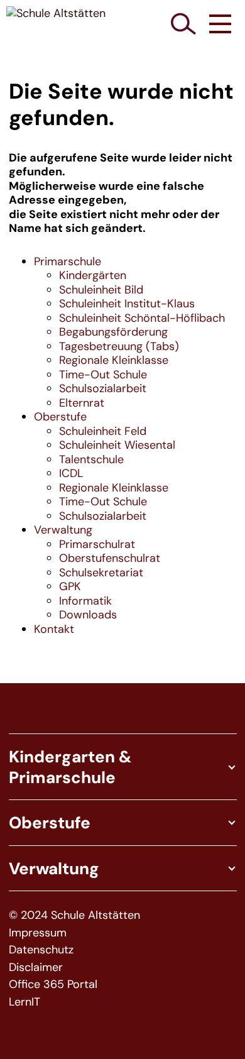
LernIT (24, 1002)
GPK (70, 586)
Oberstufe (60, 416)
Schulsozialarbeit (102, 388)
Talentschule (91, 459)
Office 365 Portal (53, 984)
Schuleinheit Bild (101, 289)
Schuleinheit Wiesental (117, 445)
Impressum (38, 933)
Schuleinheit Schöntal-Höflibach (142, 318)
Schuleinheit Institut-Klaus (127, 303)
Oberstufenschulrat (109, 558)
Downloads (88, 614)
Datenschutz (41, 950)
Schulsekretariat (101, 572)
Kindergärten (92, 275)
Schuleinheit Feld (102, 431)
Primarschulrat (97, 544)
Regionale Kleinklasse (113, 360)
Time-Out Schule (103, 374)
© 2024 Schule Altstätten (74, 915)
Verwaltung (63, 529)
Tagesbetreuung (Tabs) (119, 346)
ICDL (71, 473)
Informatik (85, 600)
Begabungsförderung (113, 331)
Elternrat (81, 402)
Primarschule (67, 261)
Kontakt (54, 629)
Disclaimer (36, 967)
